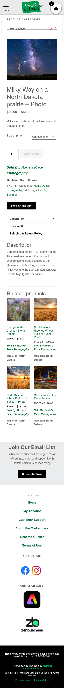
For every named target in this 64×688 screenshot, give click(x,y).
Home (32, 502)
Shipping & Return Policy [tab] (26, 233)
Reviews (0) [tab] (17, 226)
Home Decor (41, 186)
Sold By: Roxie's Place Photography (25, 170)
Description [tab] (17, 219)
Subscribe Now (32, 474)
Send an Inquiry (21, 205)
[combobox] (32, 27)
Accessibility (41, 680)
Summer (12, 194)
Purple (42, 190)
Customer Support (32, 519)
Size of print (14, 135)
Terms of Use (32, 545)
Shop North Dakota (32, 7)
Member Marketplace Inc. (37, 667)
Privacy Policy (23, 680)
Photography (14, 190)
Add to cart (31, 153)
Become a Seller (32, 537)
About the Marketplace (32, 528)
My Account (32, 511)
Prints (26, 190)
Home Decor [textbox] (30, 28)
